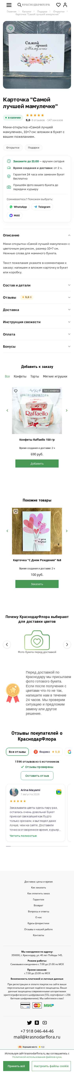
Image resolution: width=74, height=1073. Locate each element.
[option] (37, 55)
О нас (38, 917)
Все (7, 376)
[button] (9, 5)
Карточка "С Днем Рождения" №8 (37, 560)
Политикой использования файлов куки (36, 1057)
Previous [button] (7, 410)
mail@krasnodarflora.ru (37, 1037)
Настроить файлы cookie (51, 1066)
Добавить (37, 463)
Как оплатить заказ (38, 893)
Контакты (38, 935)
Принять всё (16, 1066)
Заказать (37, 584)
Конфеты (20, 376)
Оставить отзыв (37, 776)
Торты (34, 376)
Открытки (13, 147)
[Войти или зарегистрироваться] (65, 5)
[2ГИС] (58, 792)
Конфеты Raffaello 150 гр (37, 439)
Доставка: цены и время (38, 881)
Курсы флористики (38, 923)
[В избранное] (10, 28)
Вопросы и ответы (38, 911)
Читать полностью (23, 836)
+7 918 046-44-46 (37, 1031)
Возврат (38, 905)
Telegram (44, 206)
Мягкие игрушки (55, 376)
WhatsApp (20, 206)
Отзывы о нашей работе (38, 929)
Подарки (33, 147)
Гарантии (38, 899)
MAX (17, 215)
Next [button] (66, 410)
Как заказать (38, 887)
